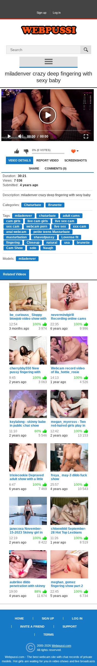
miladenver (23, 216)
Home (19, 618)
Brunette (55, 205)
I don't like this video (25, 151)
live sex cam (64, 221)
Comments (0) (56, 168)
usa (67, 242)
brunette (83, 242)
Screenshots (75, 160)
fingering (13, 242)
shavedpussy (44, 237)
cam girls (13, 221)
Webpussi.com (61, 645)
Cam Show (14, 248)
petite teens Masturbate (51, 232)
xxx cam (79, 226)
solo (33, 248)
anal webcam (16, 232)
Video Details (19, 160)
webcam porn (36, 226)
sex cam (12, 226)
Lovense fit (69, 237)
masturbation (16, 237)
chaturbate (47, 216)
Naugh (48, 248)
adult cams (71, 216)
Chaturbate (32, 205)
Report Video (47, 160)
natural (51, 242)
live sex (60, 226)
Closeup (33, 242)
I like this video (16, 151)
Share (34, 168)
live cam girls (37, 221)
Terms (48, 634)
